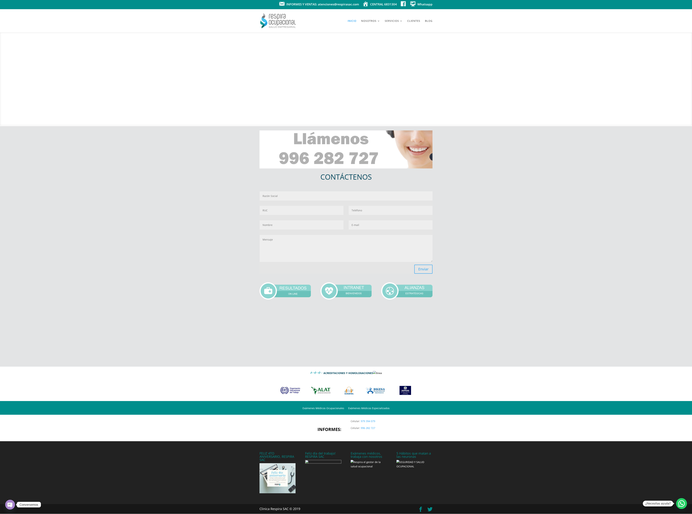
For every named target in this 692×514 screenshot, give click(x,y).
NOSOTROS (368, 21)
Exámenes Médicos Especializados (369, 408)
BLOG (428, 21)
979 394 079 (368, 421)
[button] (681, 503)
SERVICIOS (392, 21)
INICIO (352, 21)
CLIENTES (413, 21)
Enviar (423, 269)
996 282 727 (368, 428)
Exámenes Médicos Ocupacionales (323, 408)
